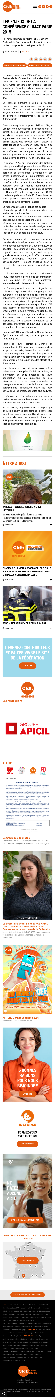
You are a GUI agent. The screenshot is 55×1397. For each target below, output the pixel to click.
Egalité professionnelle (24, 1314)
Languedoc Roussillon (11, 1351)
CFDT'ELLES (43, 1305)
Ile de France (33, 1348)
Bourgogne (36, 1342)
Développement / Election (29, 1311)
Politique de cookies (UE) (27, 1383)
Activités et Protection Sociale (17, 1305)
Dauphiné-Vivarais (40, 1345)
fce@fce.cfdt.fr (42, 1391)
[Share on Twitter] (36, 59)
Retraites (17, 1327)
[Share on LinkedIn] (41, 59)
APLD (31, 1305)
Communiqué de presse (16, 838)
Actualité (25, 51)
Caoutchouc (40, 1330)
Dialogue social (44, 1311)
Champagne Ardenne (25, 1345)
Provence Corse (21, 1358)
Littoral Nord (39, 1351)
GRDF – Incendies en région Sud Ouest (24, 623)
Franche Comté (8, 1348)
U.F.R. (23, 1361)
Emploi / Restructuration (11, 1317)
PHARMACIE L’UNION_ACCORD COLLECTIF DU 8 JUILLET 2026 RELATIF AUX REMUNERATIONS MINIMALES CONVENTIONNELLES (27, 571)
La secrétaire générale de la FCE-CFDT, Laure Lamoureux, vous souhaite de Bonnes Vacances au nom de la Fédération (27, 927)
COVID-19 (6, 1311)
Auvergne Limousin (9, 1342)
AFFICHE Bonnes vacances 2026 (21, 1018)
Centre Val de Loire (9, 1345)
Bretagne (44, 1342)
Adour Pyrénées (40, 1336)
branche (31, 1330)
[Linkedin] (39, 6)
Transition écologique (40, 65)
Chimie (48, 1330)
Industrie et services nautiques (17, 1333)
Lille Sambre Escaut (27, 1351)
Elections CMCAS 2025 (41, 1314)
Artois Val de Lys (42, 1339)
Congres (45, 1308)
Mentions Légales (24, 1380)
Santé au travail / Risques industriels (34, 1327)
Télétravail (6, 1330)
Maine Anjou (7, 1354)
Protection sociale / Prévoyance (39, 1323)
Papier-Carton (34, 1333)
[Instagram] (50, 6)
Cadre (36, 1305)
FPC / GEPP (7, 1320)
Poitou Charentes (9, 1358)
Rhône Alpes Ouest (35, 1358)
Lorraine (48, 1351)
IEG (4, 1333)
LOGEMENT (30, 1320)
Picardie (38, 1354)
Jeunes (22, 1320)
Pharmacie (6, 1336)
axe (4, 1305)
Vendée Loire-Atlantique (11, 1361)
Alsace (32, 1339)
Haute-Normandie (21, 1348)
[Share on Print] (50, 59)
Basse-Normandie (24, 1342)
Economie (11, 1314)
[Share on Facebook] (31, 59)
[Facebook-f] (47, 6)
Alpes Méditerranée (22, 1339)
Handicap (15, 1320)
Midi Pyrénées (17, 1354)
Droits (5, 1314)
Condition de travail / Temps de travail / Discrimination (22, 1308)
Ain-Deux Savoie (8, 1339)
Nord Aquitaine (29, 1354)
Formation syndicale (44, 1317)
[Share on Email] (45, 59)
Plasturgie (15, 1336)
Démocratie (15, 1311)
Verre (21, 1336)
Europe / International (14, 65)
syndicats (29, 1336)
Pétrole (42, 1333)
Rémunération (8, 1327)
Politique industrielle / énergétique (15, 1323)
